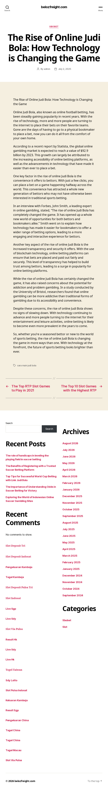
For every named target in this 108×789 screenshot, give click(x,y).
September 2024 (72, 595)
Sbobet (53, 26)
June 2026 (69, 456)
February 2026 (71, 483)
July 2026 (68, 449)
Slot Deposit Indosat (18, 556)
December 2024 (72, 575)
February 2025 (71, 562)
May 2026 (68, 463)
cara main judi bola (26, 365)
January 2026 (71, 489)
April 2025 (68, 549)
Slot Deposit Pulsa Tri (19, 587)
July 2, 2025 (64, 69)
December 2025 (72, 496)
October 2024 (70, 588)
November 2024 (72, 582)
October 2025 (70, 509)
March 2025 (69, 555)
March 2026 (69, 476)
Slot (64, 626)
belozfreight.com (54, 7)
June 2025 (69, 535)
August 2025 (70, 522)
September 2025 (72, 516)
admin (47, 69)
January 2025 (71, 568)
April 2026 (68, 469)
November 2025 (72, 502)
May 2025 (68, 542)
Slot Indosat (13, 598)
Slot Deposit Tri (15, 545)
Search (9, 423)
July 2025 (68, 529)
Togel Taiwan (14, 670)
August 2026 (70, 443)
